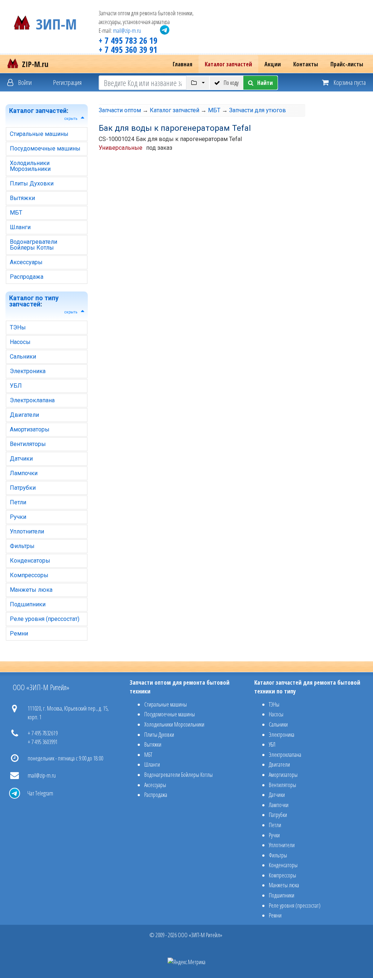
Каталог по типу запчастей (34, 301)
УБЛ (16, 385)
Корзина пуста (349, 82)
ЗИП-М (56, 23)
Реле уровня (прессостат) (44, 618)
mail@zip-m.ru (127, 31)
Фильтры (22, 546)
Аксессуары (26, 262)
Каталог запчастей (228, 64)
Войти (24, 82)
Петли (18, 502)
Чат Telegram (40, 793)
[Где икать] (197, 83)
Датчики (21, 458)
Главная (182, 64)
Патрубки (23, 487)
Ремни (19, 633)
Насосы (20, 342)
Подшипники (28, 604)
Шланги (20, 227)
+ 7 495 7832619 (43, 733)
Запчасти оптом (120, 110)
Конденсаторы (30, 560)
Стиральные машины (39, 133)
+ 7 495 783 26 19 (128, 40)
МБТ (16, 212)
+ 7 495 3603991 (43, 742)
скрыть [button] (70, 119)
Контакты (305, 64)
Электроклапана (32, 400)
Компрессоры (29, 575)
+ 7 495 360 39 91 (128, 49)
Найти (265, 83)
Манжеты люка (31, 589)
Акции (272, 64)
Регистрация (67, 82)
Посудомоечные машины (45, 148)
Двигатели (24, 414)
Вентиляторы (28, 444)
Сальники (23, 356)
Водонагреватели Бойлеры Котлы (33, 244)
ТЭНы (18, 327)
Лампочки (24, 473)
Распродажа (26, 276)
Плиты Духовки (32, 183)
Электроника (28, 371)
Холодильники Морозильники (30, 166)
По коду (231, 83)
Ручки (18, 516)
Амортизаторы (30, 429)
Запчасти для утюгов (257, 110)
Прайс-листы (346, 64)
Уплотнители (27, 531)
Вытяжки (22, 198)
